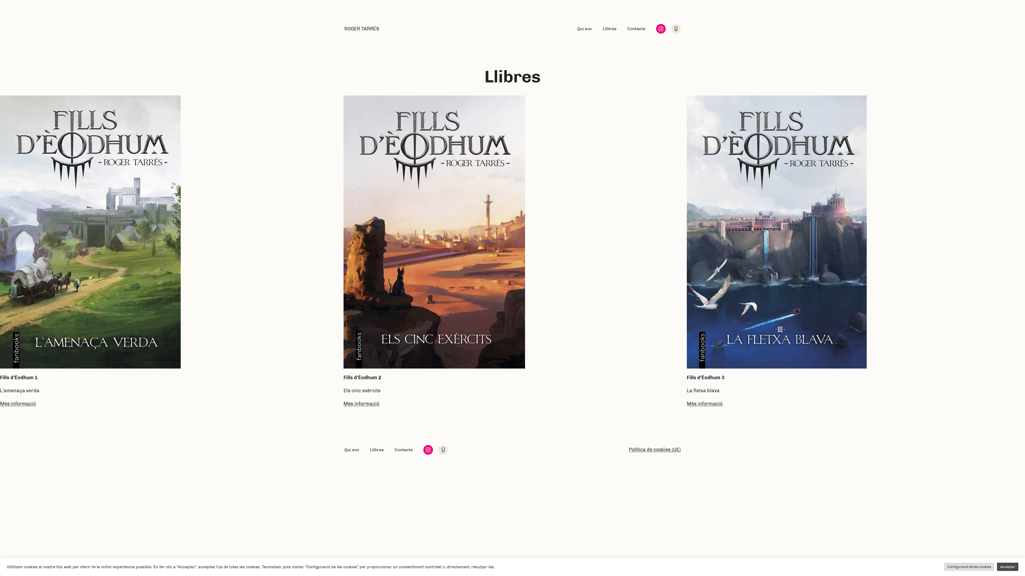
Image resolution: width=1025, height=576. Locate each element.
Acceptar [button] (1007, 567)
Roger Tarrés (361, 29)
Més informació (18, 404)
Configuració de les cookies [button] (969, 567)
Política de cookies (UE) (655, 450)
